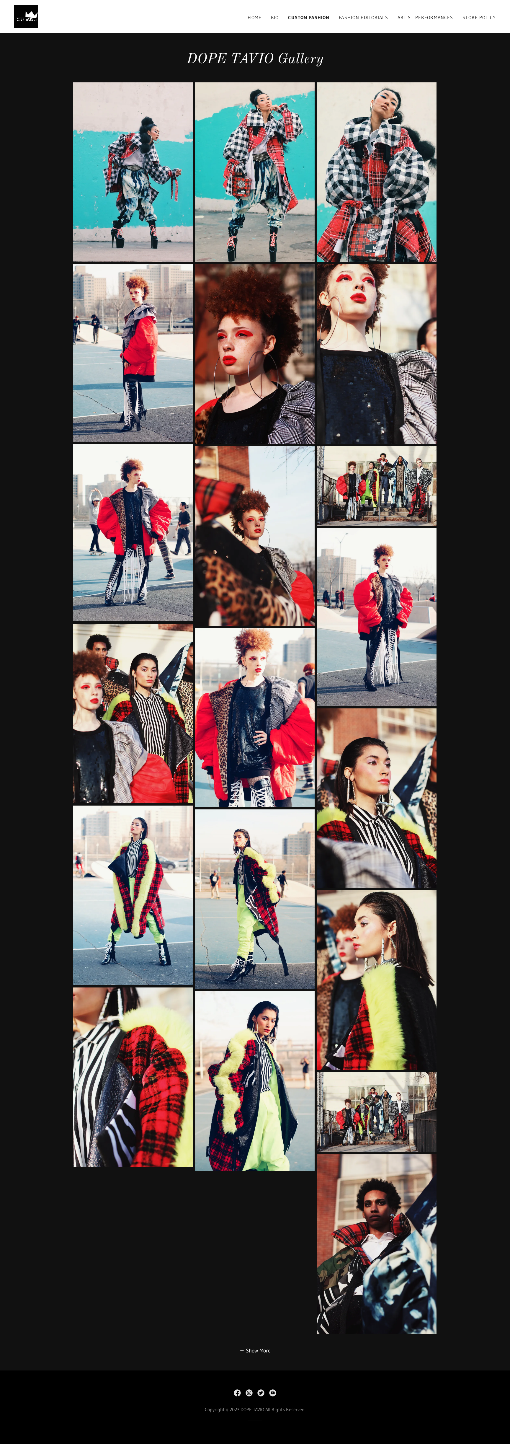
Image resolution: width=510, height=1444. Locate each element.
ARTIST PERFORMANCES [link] (425, 17)
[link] (26, 16)
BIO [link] (275, 17)
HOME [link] (254, 17)
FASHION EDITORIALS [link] (363, 17)
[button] (255, 1350)
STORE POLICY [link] (479, 17)
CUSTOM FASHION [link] (308, 17)
